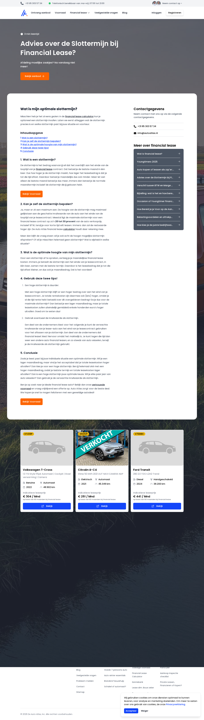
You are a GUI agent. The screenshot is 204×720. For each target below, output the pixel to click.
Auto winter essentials (114, 675)
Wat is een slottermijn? (35, 137)
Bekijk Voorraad (31, 194)
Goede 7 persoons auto (115, 669)
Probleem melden (85, 681)
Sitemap (80, 692)
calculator (69, 229)
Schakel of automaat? (115, 686)
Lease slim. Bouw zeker (143, 687)
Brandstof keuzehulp (114, 681)
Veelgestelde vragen (106, 12)
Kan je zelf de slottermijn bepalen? (41, 141)
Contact (80, 686)
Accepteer (131, 710)
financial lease (44, 169)
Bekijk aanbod (33, 76)
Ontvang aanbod (40, 12)
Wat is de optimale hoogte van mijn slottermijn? (49, 144)
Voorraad (60, 12)
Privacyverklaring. (176, 704)
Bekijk (49, 506)
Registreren (174, 12)
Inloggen (157, 12)
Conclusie (28, 151)
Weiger (144, 710)
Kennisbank (137, 682)
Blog (124, 12)
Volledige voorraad (141, 667)
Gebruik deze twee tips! (35, 147)
